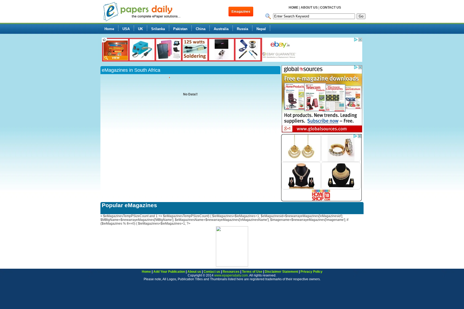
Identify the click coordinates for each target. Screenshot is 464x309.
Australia (221, 29)
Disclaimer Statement (281, 272)
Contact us (212, 272)
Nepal (261, 29)
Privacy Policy (311, 272)
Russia (242, 29)
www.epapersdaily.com (231, 275)
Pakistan (180, 29)
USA (126, 29)
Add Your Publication (169, 272)
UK (140, 29)
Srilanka (158, 29)
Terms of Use (252, 272)
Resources (231, 272)
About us (194, 272)
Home (109, 29)
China (200, 29)
